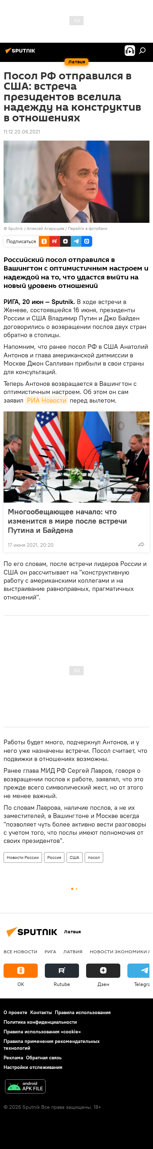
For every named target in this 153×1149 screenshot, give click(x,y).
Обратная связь (44, 1057)
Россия (54, 857)
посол (94, 857)
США (74, 857)
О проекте (15, 1012)
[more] (141, 544)
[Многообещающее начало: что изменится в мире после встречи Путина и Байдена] (76, 457)
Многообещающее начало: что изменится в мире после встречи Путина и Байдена (67, 521)
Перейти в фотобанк (87, 228)
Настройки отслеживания (33, 1067)
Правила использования (83, 1012)
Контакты (41, 1012)
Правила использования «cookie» (42, 1031)
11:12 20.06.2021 (22, 131)
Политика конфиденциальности (40, 1022)
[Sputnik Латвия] (21, 53)
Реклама (13, 1057)
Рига (50, 951)
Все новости (20, 951)
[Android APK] (25, 1087)
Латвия (73, 951)
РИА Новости (46, 400)
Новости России (23, 857)
